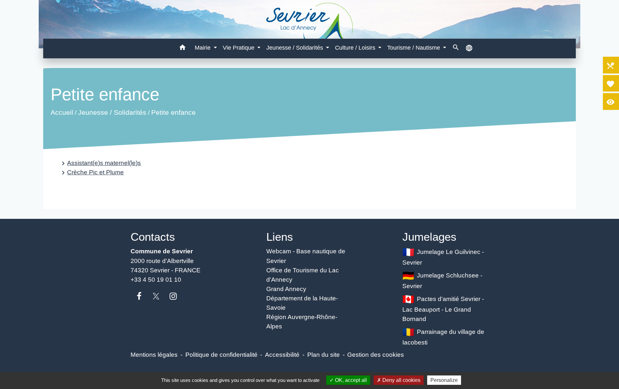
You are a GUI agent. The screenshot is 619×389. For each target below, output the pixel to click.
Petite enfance (173, 112)
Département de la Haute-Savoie (302, 303)
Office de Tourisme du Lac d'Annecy (302, 275)
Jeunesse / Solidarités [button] (295, 47)
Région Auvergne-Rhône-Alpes (301, 321)
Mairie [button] (203, 47)
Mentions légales (154, 354)
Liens (279, 236)
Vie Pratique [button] (239, 47)
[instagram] (173, 296)
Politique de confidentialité (221, 354)
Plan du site (323, 354)
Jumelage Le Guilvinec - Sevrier (443, 257)
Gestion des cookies (375, 354)
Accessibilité (282, 354)
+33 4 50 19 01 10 (156, 279)
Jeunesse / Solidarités (112, 112)
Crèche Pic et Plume (91, 173)
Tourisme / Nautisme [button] (414, 47)
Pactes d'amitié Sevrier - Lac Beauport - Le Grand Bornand (443, 308)
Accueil (62, 112)
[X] (156, 296)
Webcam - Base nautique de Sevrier (305, 256)
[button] (182, 48)
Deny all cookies (400, 380)
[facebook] (139, 296)
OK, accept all (350, 380)
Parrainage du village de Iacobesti (443, 337)
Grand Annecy (286, 288)
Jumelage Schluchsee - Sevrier (442, 280)
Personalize (444, 380)
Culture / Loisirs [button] (356, 47)
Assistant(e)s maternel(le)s (100, 163)
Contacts (153, 236)
